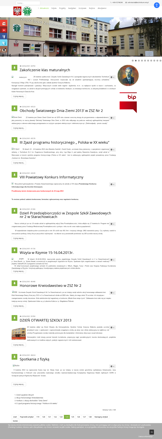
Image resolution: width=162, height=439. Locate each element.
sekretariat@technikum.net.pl (138, 2)
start (15, 417)
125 (72, 417)
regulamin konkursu (70, 199)
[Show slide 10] (160, 61)
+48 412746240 (117, 2)
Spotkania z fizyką (34, 359)
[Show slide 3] (139, 61)
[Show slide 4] (142, 61)
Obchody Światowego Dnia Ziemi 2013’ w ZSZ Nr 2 (61, 110)
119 (37, 417)
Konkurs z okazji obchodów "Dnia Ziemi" (32, 400)
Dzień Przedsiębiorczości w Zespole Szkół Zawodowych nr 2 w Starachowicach (65, 215)
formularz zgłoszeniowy (50, 199)
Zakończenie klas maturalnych (45, 69)
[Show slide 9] (157, 61)
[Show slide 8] (154, 61)
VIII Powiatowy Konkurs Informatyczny (51, 177)
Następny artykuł (101, 417)
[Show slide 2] (136, 61)
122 (55, 417)
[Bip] (133, 102)
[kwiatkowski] (133, 75)
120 (43, 417)
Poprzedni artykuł (26, 417)
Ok (152, 432)
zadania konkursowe (33, 199)
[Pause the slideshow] (154, 37)
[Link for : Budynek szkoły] (81, 37)
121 (49, 417)
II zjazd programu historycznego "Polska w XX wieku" (37, 403)
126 (78, 417)
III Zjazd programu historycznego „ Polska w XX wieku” (64, 142)
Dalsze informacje (146, 436)
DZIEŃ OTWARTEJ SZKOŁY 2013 (45, 320)
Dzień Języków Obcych (25, 395)
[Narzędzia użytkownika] (112, 77)
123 (61, 417)
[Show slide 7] (151, 61)
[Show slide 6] (148, 61)
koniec (15, 421)
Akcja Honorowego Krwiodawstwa (29, 398)
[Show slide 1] (133, 61)
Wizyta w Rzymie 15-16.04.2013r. (47, 252)
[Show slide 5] (145, 61)
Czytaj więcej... (18, 96)
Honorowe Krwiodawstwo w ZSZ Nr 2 (50, 285)
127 (84, 417)
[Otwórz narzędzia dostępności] (157, 5)
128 (90, 417)
